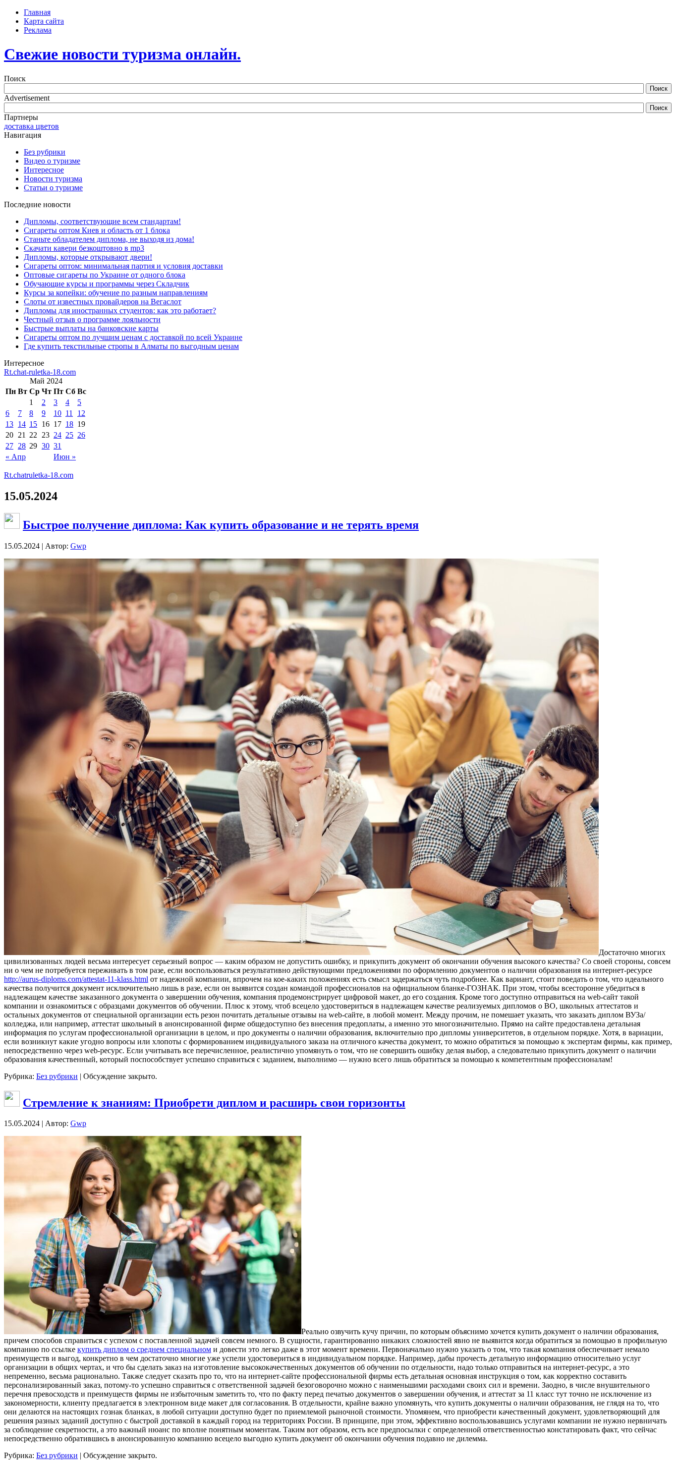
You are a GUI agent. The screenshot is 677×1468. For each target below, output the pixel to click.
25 (69, 435)
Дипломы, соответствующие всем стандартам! (102, 221)
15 (33, 424)
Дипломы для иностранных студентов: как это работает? (120, 310)
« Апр (15, 456)
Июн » (65, 456)
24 (57, 435)
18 (69, 424)
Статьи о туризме (53, 187)
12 (81, 413)
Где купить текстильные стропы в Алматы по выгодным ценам (131, 346)
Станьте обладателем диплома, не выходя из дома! (109, 239)
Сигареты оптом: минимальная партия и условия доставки (123, 266)
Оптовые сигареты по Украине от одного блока (104, 275)
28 (22, 446)
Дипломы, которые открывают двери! (88, 257)
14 (22, 424)
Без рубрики (44, 152)
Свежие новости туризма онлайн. (122, 54)
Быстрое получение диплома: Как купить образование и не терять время (221, 524)
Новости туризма (53, 178)
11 (69, 413)
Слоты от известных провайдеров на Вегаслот (102, 301)
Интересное (44, 170)
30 (46, 446)
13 (9, 424)
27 (9, 446)
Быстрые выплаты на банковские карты (91, 328)
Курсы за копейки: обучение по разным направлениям (116, 292)
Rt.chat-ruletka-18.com (40, 372)
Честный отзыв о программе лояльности (92, 319)
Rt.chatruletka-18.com (38, 475)
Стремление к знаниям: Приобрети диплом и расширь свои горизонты (214, 1102)
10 (57, 413)
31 (57, 446)
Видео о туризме (52, 161)
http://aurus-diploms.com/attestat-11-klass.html (76, 979)
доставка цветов (31, 126)
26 (81, 435)
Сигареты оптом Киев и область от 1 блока (97, 230)
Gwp (78, 546)
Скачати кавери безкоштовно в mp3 (84, 248)
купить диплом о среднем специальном (144, 1349)
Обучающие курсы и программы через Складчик (106, 284)
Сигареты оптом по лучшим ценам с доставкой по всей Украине (133, 337)
